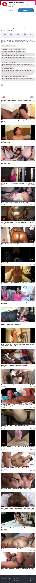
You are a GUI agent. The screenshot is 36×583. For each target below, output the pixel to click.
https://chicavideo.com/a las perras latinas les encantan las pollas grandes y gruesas (16, 71)
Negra (23, 49)
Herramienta (17, 49)
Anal (3, 45)
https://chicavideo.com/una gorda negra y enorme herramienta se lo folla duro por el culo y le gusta (17, 58)
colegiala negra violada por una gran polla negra (13, 51)
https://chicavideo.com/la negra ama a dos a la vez (14, 76)
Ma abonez (26, 10)
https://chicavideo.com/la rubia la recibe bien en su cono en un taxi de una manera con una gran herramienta (17, 54)
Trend (13, 45)
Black (8, 45)
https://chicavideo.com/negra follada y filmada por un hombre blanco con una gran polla (17, 65)
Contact (25, 578)
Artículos (4, 578)
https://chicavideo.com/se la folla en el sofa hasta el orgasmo (17, 74)
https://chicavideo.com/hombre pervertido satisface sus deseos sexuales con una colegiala (17, 61)
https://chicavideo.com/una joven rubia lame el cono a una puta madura (17, 79)
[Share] (31, 34)
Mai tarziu (10, 10)
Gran (10, 49)
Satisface (4, 49)
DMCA (9, 578)
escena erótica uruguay (8, 68)
